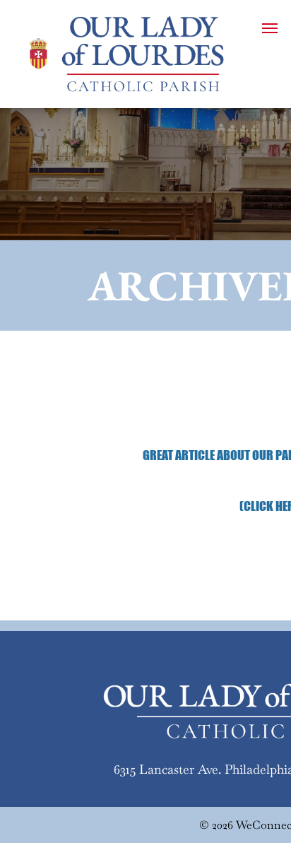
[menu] (270, 28)
